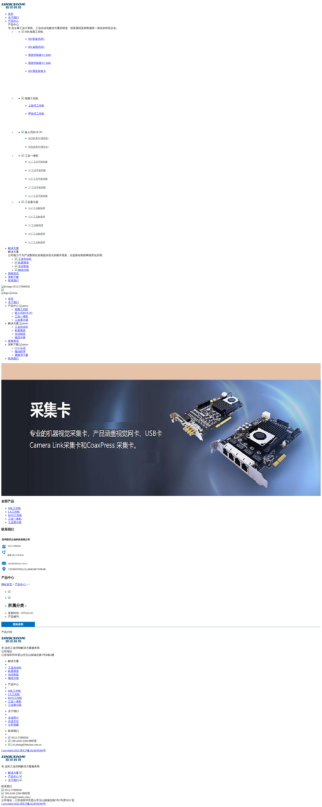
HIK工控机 (14, 508)
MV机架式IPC (36, 39)
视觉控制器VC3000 (39, 63)
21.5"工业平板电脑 (37, 196)
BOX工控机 (15, 515)
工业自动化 (21, 326)
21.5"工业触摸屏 (36, 242)
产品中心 (13, 21)
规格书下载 (21, 355)
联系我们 (13, 280)
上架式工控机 (36, 105)
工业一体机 (21, 316)
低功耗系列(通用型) (38, 138)
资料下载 (13, 277)
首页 (10, 14)
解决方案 (13, 248)
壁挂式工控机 (36, 113)
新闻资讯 (13, 273)
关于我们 (13, 17)
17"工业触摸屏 (35, 225)
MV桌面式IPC (36, 47)
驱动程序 (20, 351)
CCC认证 (20, 348)
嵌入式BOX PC (24, 312)
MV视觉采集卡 (37, 71)
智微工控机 (21, 309)
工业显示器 (21, 319)
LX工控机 (14, 511)
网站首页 (7, 584)
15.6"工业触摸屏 (36, 216)
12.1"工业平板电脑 (37, 162)
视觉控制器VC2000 (39, 55)
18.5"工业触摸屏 (36, 234)
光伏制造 (20, 334)
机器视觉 (20, 330)
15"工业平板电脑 (37, 170)
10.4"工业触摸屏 (36, 208)
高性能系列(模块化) (38, 147)
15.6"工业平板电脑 (37, 179)
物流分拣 (20, 337)
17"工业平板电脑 (37, 187)
